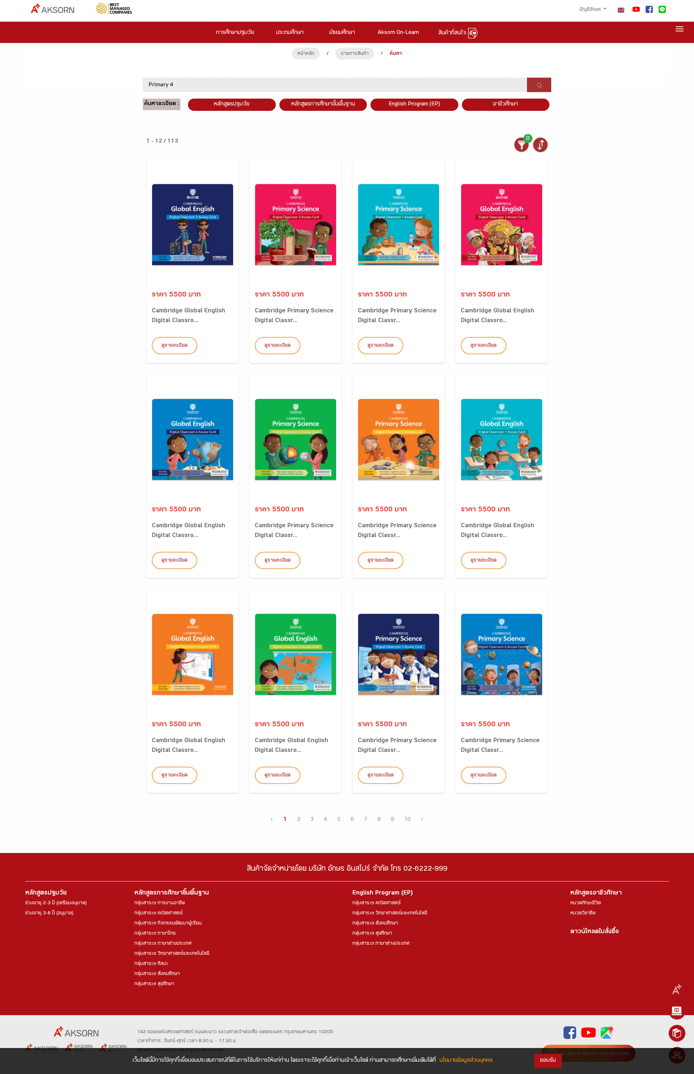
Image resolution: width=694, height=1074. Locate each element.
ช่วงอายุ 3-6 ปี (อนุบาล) (49, 913)
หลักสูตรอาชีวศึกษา (596, 893)
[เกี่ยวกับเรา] (677, 989)
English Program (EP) (414, 104)
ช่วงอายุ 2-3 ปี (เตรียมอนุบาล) (56, 903)
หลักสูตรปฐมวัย (46, 893)
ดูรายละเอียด (175, 346)
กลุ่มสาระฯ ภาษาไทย (155, 934)
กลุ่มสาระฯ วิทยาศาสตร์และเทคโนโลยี (171, 954)
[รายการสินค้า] (677, 1033)
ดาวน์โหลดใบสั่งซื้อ (594, 932)
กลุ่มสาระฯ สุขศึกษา (154, 984)
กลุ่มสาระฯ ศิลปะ (151, 964)
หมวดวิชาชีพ (583, 913)
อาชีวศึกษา (505, 104)
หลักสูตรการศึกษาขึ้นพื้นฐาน (171, 893)
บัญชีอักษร (591, 10)
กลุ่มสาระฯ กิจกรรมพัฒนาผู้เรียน (168, 924)
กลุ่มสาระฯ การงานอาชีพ (159, 903)
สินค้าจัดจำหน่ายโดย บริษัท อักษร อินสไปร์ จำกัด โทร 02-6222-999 (347, 870)
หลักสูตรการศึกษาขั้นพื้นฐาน (323, 104)
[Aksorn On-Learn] (677, 1011)
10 (407, 820)
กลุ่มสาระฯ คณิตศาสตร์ (158, 913)
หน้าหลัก (305, 54)
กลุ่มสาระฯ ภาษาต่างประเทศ (163, 944)
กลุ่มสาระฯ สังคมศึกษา (157, 974)
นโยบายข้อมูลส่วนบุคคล (466, 1060)
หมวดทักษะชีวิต (585, 903)
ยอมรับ (548, 1060)
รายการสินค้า (355, 54)
